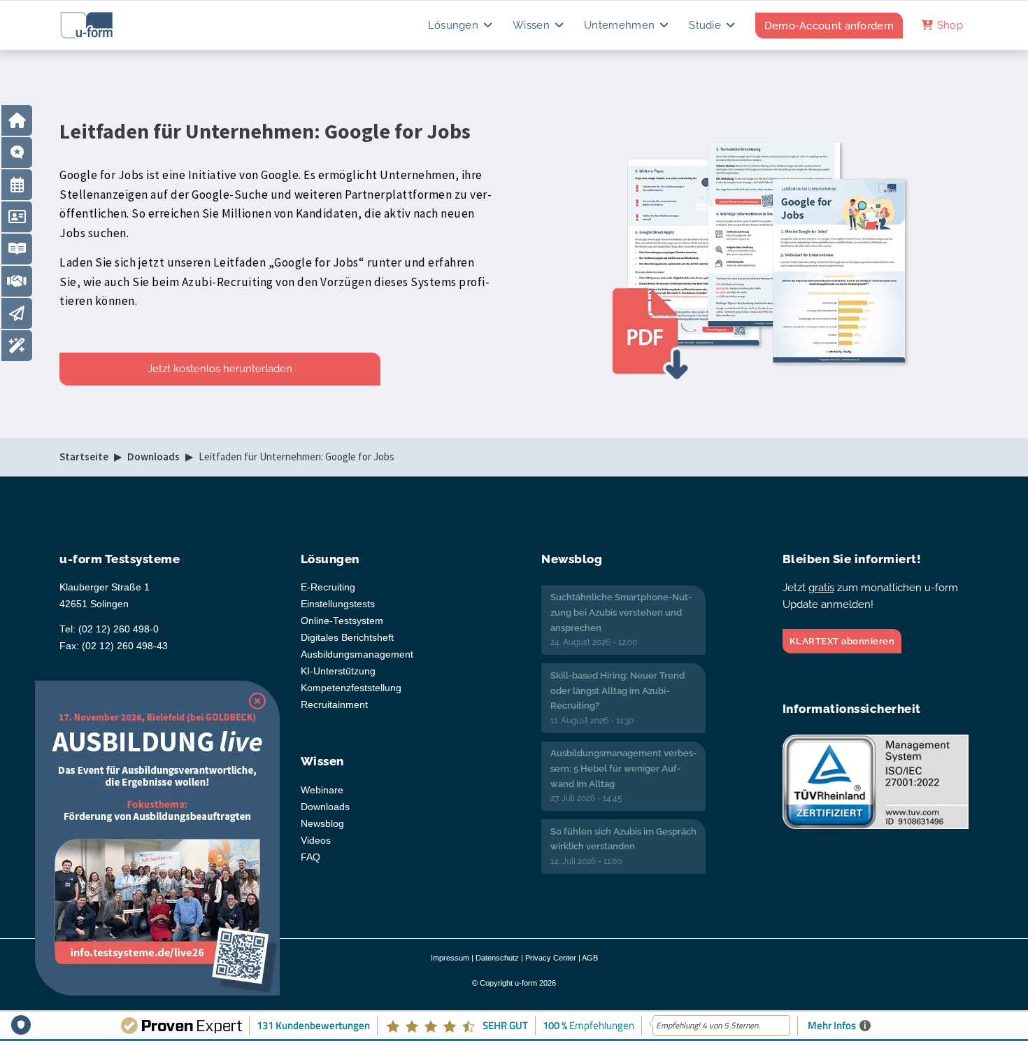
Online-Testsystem (342, 621)
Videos (316, 840)
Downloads (153, 456)
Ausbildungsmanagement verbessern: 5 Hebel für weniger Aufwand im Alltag (623, 768)
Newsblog (322, 824)
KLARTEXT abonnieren (842, 641)
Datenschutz (497, 958)
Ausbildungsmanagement (357, 654)
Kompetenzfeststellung (351, 688)
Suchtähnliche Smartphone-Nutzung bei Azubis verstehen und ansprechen (621, 612)
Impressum (450, 958)
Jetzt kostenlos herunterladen (220, 368)
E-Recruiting (328, 587)
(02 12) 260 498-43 (125, 646)
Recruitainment (334, 705)
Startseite (83, 456)
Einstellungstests (338, 604)
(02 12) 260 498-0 (118, 629)
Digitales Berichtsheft (347, 637)
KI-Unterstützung (338, 671)
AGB (590, 958)
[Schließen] (257, 701)
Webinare (322, 790)
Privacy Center (550, 958)
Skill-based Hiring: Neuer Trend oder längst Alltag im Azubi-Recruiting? (617, 690)
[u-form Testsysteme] (99, 25)
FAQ (310, 857)
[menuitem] (461, 25)
